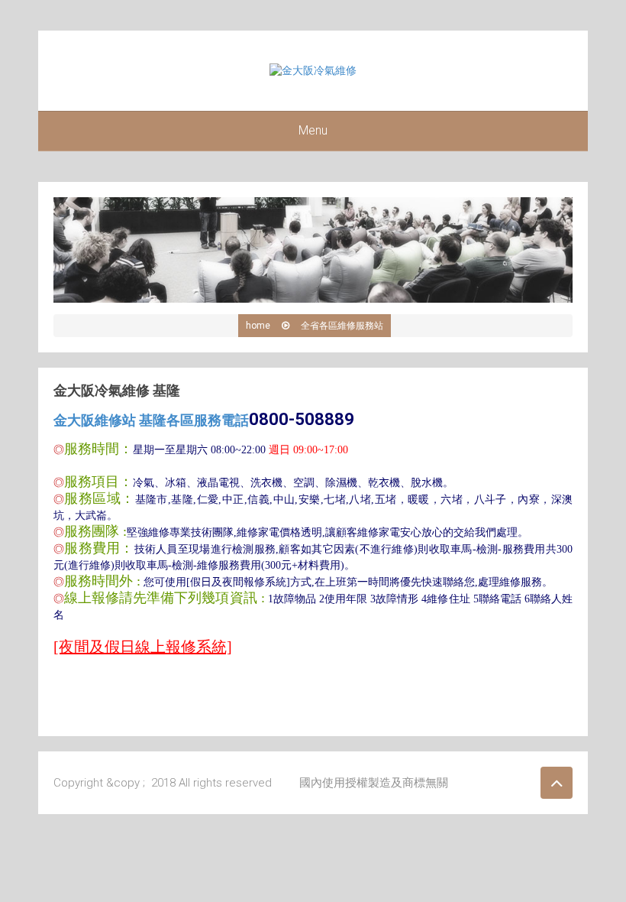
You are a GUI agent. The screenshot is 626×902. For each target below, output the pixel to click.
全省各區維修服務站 (342, 325)
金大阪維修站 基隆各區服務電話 (203, 420)
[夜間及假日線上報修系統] (142, 646)
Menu (313, 130)
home (258, 325)
